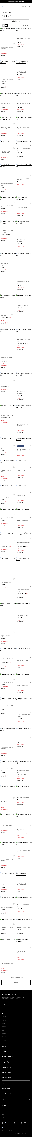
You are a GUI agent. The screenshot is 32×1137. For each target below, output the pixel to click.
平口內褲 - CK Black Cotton (23, 305)
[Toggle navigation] (29, 6)
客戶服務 (4, 1016)
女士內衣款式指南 (6, 1067)
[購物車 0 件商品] (26, 6)
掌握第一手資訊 (6, 1062)
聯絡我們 (4, 1023)
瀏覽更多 (16, 982)
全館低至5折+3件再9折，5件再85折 (16, 1)
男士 (3, 12)
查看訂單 (4, 1026)
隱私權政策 (4, 1131)
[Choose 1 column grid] (3, 25)
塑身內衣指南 (5, 1083)
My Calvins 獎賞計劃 (7, 1057)
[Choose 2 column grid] (6, 25)
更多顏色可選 (3, 55)
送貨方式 (4, 1033)
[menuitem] (23, 6)
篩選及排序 (15, 21)
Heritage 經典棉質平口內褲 (7, 682)
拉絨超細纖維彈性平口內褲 (7, 582)
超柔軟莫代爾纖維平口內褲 (7, 963)
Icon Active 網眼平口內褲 (23, 740)
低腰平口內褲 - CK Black (22, 615)
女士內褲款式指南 (6, 1072)
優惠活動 (4, 1046)
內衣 (6, 12)
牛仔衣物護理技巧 (6, 1093)
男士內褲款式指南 (6, 1078)
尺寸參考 (4, 1040)
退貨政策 (4, 1030)
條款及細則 (11, 1131)
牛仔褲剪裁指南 (6, 1088)
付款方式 (4, 1036)
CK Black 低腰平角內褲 (6, 497)
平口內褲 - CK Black (5, 448)
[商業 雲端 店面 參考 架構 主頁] (3, 7)
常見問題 (4, 1020)
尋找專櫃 (4, 1051)
